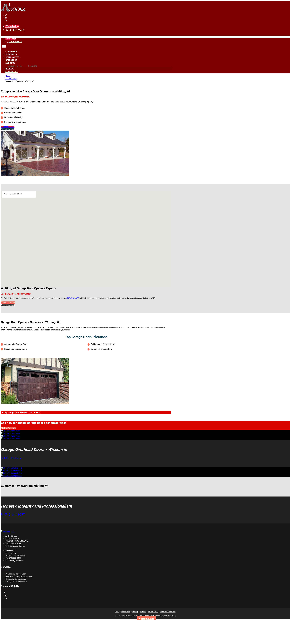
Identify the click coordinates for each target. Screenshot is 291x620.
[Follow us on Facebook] (6, 16)
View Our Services (8, 302)
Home (7, 76)
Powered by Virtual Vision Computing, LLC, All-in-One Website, (142, 615)
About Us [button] (10, 63)
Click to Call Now (7, 127)
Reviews (9, 69)
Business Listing (170, 615)
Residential (11, 54)
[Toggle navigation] (4, 46)
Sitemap (135, 612)
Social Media (125, 612)
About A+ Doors (15, 66)
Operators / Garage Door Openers (18, 576)
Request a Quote (7, 129)
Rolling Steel (12, 57)
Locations (32, 66)
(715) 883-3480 (15, 558)
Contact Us (11, 71)
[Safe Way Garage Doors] (11, 468)
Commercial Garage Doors (16, 574)
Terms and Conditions (168, 612)
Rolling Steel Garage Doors (16, 581)
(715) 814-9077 (15, 29)
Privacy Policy (153, 612)
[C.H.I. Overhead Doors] (10, 431)
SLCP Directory (11, 79)
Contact (143, 612)
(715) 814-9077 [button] (11, 458)
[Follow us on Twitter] (6, 21)
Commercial (12, 51)
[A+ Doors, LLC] (13, 11)
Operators (11, 60)
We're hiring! (12, 26)
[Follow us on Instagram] (6, 18)
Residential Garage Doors (15, 579)
